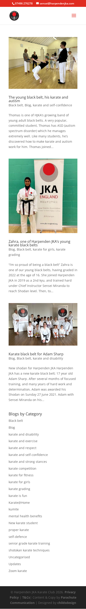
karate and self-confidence (52, 105)
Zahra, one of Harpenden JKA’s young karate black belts (39, 243)
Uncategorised (19, 557)
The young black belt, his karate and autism (38, 99)
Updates (15, 564)
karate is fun (18, 496)
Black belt (16, 105)
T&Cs (26, 597)
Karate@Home (19, 502)
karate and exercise (23, 441)
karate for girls (43, 249)
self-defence (18, 537)
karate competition (22, 468)
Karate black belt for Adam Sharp (36, 354)
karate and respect (22, 448)
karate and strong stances (28, 461)
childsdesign (66, 603)
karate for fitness (21, 475)
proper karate (19, 530)
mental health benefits (25, 516)
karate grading (19, 489)
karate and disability (48, 358)
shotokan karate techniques (29, 550)
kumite (14, 509)
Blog (28, 105)
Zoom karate (18, 571)
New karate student (23, 523)
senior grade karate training (29, 543)
